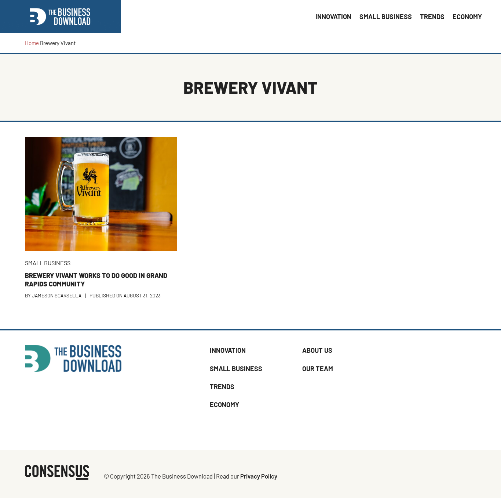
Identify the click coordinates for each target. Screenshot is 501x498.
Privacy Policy (258, 476)
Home (32, 43)
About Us (317, 350)
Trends (222, 386)
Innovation (228, 350)
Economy (224, 404)
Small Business (236, 369)
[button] (490, 16)
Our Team (317, 369)
